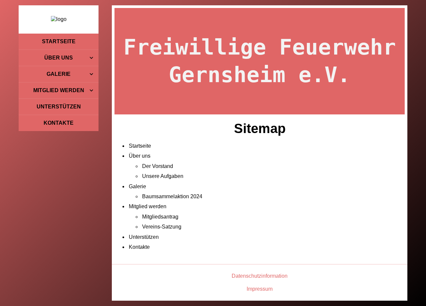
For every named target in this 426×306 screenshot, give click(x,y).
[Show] (91, 58)
